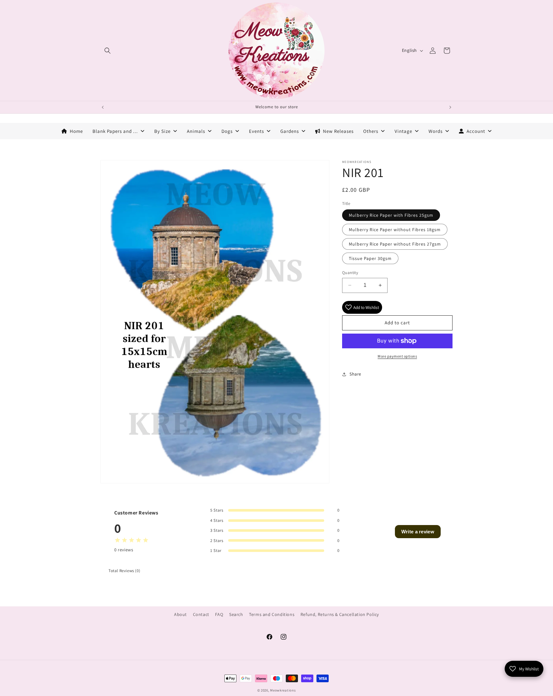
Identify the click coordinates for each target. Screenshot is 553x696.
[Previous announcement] (103, 107)
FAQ (219, 614)
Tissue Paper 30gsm (370, 258)
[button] (107, 51)
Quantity (350, 272)
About (180, 614)
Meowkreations (283, 690)
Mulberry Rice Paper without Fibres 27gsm (395, 244)
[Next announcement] (450, 107)
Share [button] (355, 374)
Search (236, 614)
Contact (201, 614)
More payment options (397, 356)
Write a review (417, 531)
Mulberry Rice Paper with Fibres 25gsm (391, 215)
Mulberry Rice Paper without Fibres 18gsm (395, 229)
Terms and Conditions (271, 614)
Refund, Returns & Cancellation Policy (340, 614)
